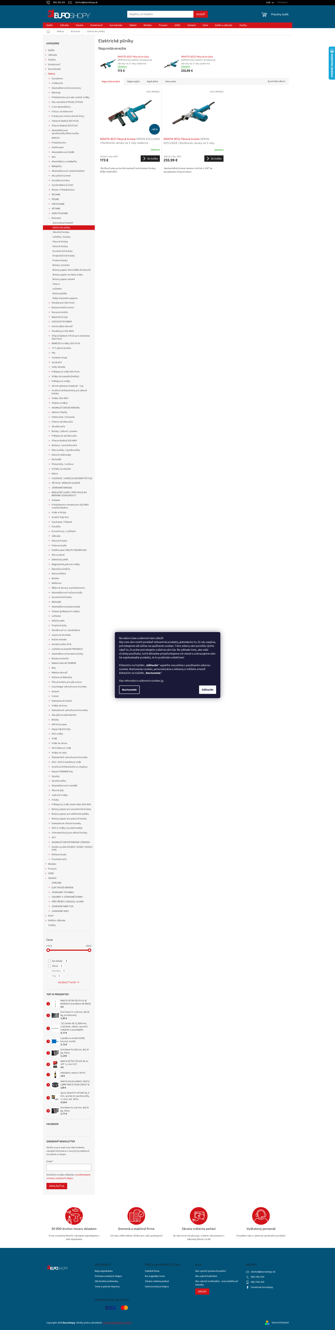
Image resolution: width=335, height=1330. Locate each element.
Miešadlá (56, 602)
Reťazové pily (59, 854)
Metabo (52, 864)
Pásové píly (58, 790)
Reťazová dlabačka (62, 677)
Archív (202, 1291)
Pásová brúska (59, 541)
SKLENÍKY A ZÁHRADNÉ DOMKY (67, 897)
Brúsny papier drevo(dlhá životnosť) (72, 270)
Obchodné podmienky (106, 1281)
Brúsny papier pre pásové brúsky (69, 818)
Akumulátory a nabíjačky (64, 161)
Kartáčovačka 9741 (62, 644)
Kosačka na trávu (61, 180)
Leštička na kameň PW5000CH (67, 649)
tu (162, 681)
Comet (55, 696)
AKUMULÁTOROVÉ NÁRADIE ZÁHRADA (71, 842)
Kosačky (56, 526)
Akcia (57, 966)
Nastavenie (129, 690)
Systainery (57, 78)
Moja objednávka (104, 1271)
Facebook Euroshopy (262, 1287)
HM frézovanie (59, 724)
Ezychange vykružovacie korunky (69, 686)
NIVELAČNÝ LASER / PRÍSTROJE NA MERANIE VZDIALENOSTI (69, 494)
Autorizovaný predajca (157, 1286)
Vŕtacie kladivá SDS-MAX (64, 440)
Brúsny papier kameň (64, 279)
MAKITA (56, 138)
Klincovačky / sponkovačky (66, 450)
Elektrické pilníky (61, 227)
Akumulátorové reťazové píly (67, 592)
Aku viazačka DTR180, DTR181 (67, 102)
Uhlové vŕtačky (59, 412)
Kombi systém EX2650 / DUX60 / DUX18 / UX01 (72, 848)
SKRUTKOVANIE (60, 213)
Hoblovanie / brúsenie (63, 417)
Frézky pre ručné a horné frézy (68, 116)
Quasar (55, 691)
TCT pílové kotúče (61, 348)
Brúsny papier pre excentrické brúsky (71, 809)
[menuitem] (49, 25)
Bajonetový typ (60, 317)
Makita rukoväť (59, 672)
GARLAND (56, 883)
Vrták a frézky (59, 512)
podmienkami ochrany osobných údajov (68, 1176)
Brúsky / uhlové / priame (64, 431)
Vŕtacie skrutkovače (62, 422)
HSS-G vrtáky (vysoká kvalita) (67, 828)
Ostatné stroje (59, 357)
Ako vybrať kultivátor (206, 1276)
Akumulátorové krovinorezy (66, 88)
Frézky (55, 800)
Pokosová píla (59, 545)
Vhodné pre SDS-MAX (63, 331)
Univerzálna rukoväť (62, 326)
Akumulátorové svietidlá (64, 785)
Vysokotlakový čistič (62, 185)
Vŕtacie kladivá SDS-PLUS (65, 125)
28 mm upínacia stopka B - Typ (68, 386)
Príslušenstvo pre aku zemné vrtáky (71, 97)
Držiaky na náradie (61, 469)
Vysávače (57, 362)
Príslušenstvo (59, 142)
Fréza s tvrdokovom (62, 111)
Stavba (52, 60)
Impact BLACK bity (61, 729)
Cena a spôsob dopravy (107, 1286)
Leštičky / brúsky (62, 237)
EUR (268, 2)
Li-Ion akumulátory (61, 107)
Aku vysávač (58, 555)
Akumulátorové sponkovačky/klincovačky (65, 132)
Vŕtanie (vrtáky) (60, 403)
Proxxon (52, 869)
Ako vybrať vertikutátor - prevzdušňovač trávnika (216, 1283)
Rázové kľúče (59, 573)
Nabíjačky (57, 166)
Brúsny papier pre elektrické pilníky (70, 814)
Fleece (56, 284)
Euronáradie (54, 69)
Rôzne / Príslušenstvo (63, 190)
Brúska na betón (60, 658)
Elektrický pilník (60, 559)
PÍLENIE (55, 199)
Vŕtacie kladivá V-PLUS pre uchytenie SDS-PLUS (71, 337)
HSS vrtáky (57, 734)
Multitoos (57, 583)
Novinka (58, 971)
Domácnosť (54, 64)
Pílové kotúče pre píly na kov (67, 682)
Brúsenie (56, 218)
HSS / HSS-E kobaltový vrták (66, 762)
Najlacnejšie (133, 81)
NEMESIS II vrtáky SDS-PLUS (66, 343)
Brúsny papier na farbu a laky (68, 274)
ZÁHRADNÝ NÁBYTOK (63, 906)
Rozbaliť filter (67, 982)
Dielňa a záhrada (56, 920)
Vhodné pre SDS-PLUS (63, 303)
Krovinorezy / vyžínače (64, 531)
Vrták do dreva (59, 743)
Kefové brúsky (60, 246)
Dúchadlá (56, 459)
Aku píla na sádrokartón (64, 715)
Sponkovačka (59, 781)
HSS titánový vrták (61, 748)
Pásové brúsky (60, 241)
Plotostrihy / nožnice (63, 464)
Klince (55, 473)
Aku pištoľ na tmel (61, 176)
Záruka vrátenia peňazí (157, 1281)
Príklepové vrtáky (61, 381)
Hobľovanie (58, 147)
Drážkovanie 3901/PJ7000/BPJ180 (69, 550)
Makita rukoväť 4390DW (64, 663)
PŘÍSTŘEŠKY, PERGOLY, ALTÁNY (68, 901)
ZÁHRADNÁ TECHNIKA (63, 892)
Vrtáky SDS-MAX (60, 398)
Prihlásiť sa (56, 1185)
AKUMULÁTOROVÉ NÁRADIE (66, 408)
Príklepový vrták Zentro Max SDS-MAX (71, 804)
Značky (52, 925)
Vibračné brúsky (61, 232)
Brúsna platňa (60, 293)
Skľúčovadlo (58, 621)
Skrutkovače (58, 426)
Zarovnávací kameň (63, 223)
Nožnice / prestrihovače (64, 445)
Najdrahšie (152, 81)
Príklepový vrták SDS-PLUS (66, 371)
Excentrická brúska (62, 597)
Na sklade (59, 961)
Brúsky (55, 720)
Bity (54, 668)
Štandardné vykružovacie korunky (70, 757)
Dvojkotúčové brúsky (64, 255)
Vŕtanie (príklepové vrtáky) (66, 611)
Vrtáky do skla (59, 753)
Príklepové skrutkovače (64, 436)
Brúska (55, 578)
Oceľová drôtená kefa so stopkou (69, 767)
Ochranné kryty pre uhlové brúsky (69, 833)
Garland (52, 878)
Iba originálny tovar (155, 1276)
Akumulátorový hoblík (63, 152)
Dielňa (51, 50)
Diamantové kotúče (62, 701)
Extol (50, 915)
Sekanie (56, 500)
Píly (53, 353)
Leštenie (57, 289)
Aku (54, 157)
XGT (54, 837)
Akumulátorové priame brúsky (67, 654)
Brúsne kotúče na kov (63, 307)
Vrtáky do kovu (59, 705)
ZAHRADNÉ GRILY (60, 911)
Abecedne (170, 81)
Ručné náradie (59, 639)
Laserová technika (61, 635)
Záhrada (52, 55)
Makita (51, 74)
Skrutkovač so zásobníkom (66, 630)
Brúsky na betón (61, 265)
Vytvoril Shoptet (280, 1323)
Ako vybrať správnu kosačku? (210, 1271)
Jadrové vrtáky (60, 795)
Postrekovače (59, 859)
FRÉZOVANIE (58, 204)
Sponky (56, 776)
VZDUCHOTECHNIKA (62, 321)
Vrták (54, 738)
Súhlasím (207, 690)
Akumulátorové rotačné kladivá (68, 171)
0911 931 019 (257, 1277)
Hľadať (200, 14)
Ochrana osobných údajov (108, 1276)
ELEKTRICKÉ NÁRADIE (63, 887)
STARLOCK (57, 83)
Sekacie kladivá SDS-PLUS (65, 121)
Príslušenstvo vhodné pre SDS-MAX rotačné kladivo (70, 506)
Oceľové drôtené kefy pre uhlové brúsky (69, 392)
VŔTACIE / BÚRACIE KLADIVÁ (66, 483)
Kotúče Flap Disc (60, 517)
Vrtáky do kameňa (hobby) (65, 376)
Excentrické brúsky (63, 251)
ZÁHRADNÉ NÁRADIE (62, 488)
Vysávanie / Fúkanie (62, 522)
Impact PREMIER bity (62, 771)
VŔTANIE (56, 208)
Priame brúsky (60, 260)
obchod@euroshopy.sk (263, 1272)
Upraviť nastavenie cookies (117, 1323)
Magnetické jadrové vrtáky (66, 564)
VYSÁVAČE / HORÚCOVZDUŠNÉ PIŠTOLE (72, 478)
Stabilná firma (152, 1271)
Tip (56, 976)
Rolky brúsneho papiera (65, 298)
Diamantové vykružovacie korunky (70, 710)
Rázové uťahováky (61, 455)
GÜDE (51, 873)
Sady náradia (58, 367)
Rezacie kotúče (60, 312)
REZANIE (56, 194)
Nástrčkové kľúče (61, 569)
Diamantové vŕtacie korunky (66, 823)
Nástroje (56, 92)
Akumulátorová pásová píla (66, 606)
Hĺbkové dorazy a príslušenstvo (68, 588)
